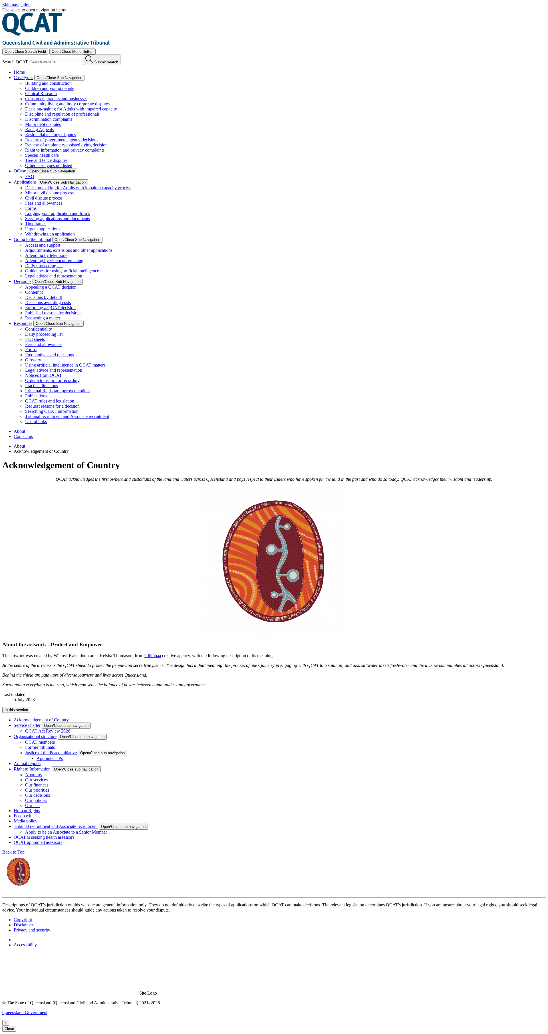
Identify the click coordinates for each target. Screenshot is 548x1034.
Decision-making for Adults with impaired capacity (71, 108)
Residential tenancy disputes (50, 134)
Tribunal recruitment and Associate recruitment (67, 416)
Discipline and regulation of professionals (62, 114)
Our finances (36, 784)
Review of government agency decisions (61, 139)
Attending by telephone (46, 255)
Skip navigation (16, 4)
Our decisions (37, 795)
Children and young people (49, 88)
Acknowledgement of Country (41, 719)
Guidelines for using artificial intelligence (62, 270)
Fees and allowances (43, 203)
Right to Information (32, 769)
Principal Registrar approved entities (57, 390)
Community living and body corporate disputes (67, 103)
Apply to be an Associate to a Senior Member (66, 832)
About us (33, 774)
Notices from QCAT (43, 375)
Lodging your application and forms (57, 213)
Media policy (25, 820)
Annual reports (27, 763)
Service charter (27, 725)
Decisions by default (43, 297)
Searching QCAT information (51, 411)
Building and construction (48, 83)
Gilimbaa (152, 655)
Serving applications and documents (57, 218)
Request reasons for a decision (52, 406)
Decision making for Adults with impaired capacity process (78, 187)
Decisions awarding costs (48, 302)
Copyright (23, 919)
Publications (36, 395)
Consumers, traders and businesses (56, 98)
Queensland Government (24, 1012)
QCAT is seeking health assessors (44, 837)
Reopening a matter (42, 317)
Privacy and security (32, 930)
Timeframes (35, 223)
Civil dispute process (44, 198)
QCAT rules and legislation (49, 401)
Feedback (22, 815)
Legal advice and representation (53, 275)
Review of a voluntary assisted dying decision (66, 144)
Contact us (23, 436)
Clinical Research (41, 93)
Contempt (34, 292)
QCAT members (40, 742)
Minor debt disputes (43, 124)
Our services (36, 779)
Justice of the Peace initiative (51, 752)
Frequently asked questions (49, 354)
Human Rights (27, 810)
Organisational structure (35, 736)
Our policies (36, 800)
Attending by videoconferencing (54, 260)
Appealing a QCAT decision (50, 287)
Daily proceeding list (44, 265)
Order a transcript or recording (52, 380)
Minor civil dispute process (49, 192)
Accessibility (25, 944)
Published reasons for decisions (53, 312)
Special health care (42, 155)
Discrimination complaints (48, 119)
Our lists (32, 805)
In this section (16, 710)
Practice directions (41, 385)
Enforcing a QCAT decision (50, 307)
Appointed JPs (50, 758)
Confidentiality (38, 329)
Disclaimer (23, 924)
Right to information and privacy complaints (64, 150)
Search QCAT (15, 61)
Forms (31, 208)
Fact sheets (35, 339)
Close (9, 1029)
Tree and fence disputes (46, 160)
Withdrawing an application (50, 234)
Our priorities (37, 790)
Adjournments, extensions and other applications (68, 250)
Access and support (42, 245)
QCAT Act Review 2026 (47, 731)
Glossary (33, 359)
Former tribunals (40, 747)
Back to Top (13, 852)
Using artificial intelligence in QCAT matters (65, 365)
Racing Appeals (39, 129)
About (19, 431)
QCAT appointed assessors (38, 842)
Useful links (36, 421)
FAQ (29, 176)
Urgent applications (42, 228)
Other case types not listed (48, 165)
